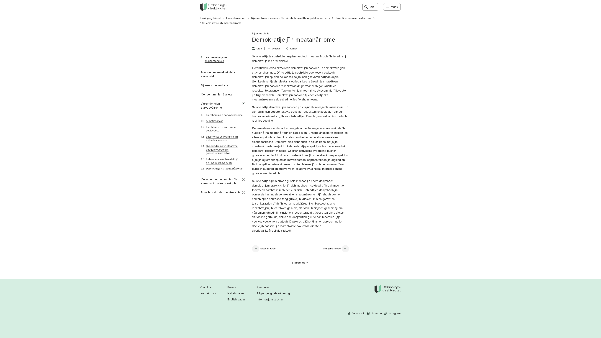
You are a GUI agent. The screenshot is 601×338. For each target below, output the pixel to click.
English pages (236, 299)
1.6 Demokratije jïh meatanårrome (220, 23)
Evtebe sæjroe (267, 248)
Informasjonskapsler (270, 299)
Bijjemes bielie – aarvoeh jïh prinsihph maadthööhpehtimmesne (288, 18)
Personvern (264, 287)
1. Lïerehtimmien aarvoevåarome (351, 18)
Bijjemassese (298, 262)
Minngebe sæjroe (332, 248)
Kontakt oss (208, 293)
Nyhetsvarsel (235, 293)
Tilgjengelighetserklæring (273, 293)
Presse (231, 287)
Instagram (394, 313)
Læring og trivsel (210, 18)
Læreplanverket (236, 18)
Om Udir (205, 287)
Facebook (358, 313)
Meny (394, 6)
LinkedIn (376, 313)
